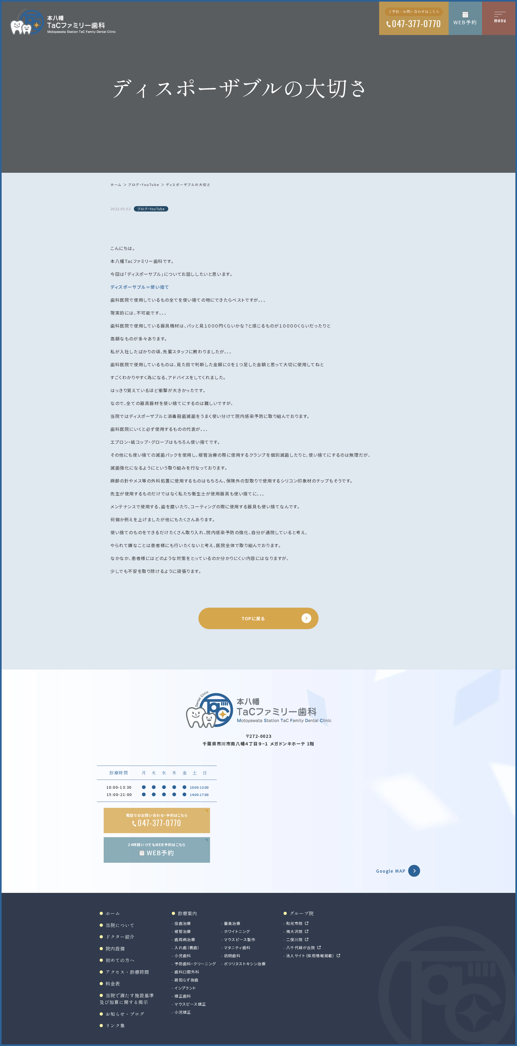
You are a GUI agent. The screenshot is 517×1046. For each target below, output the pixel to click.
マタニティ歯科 (237, 947)
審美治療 (232, 923)
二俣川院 (294, 939)
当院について (120, 925)
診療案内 (187, 913)
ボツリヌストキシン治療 (245, 963)
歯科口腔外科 (186, 971)
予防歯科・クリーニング (195, 963)
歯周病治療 (184, 939)
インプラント (185, 988)
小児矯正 (182, 1012)
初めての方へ (120, 960)
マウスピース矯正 (190, 1004)
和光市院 (294, 923)
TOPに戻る (253, 618)
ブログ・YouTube (143, 184)
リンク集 (115, 1025)
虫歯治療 (182, 923)
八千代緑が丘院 (300, 947)
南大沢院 (294, 931)
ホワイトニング (237, 931)
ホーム (116, 184)
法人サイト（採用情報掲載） (310, 955)
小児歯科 (182, 955)
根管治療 (182, 931)
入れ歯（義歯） (187, 947)
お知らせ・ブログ (125, 1013)
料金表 (113, 983)
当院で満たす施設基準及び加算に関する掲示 (127, 999)
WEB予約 (465, 22)
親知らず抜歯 (186, 979)
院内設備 (115, 948)
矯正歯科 (182, 996)
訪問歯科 (232, 955)
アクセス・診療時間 (127, 971)
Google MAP (391, 871)
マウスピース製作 (240, 939)
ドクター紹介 (120, 936)
